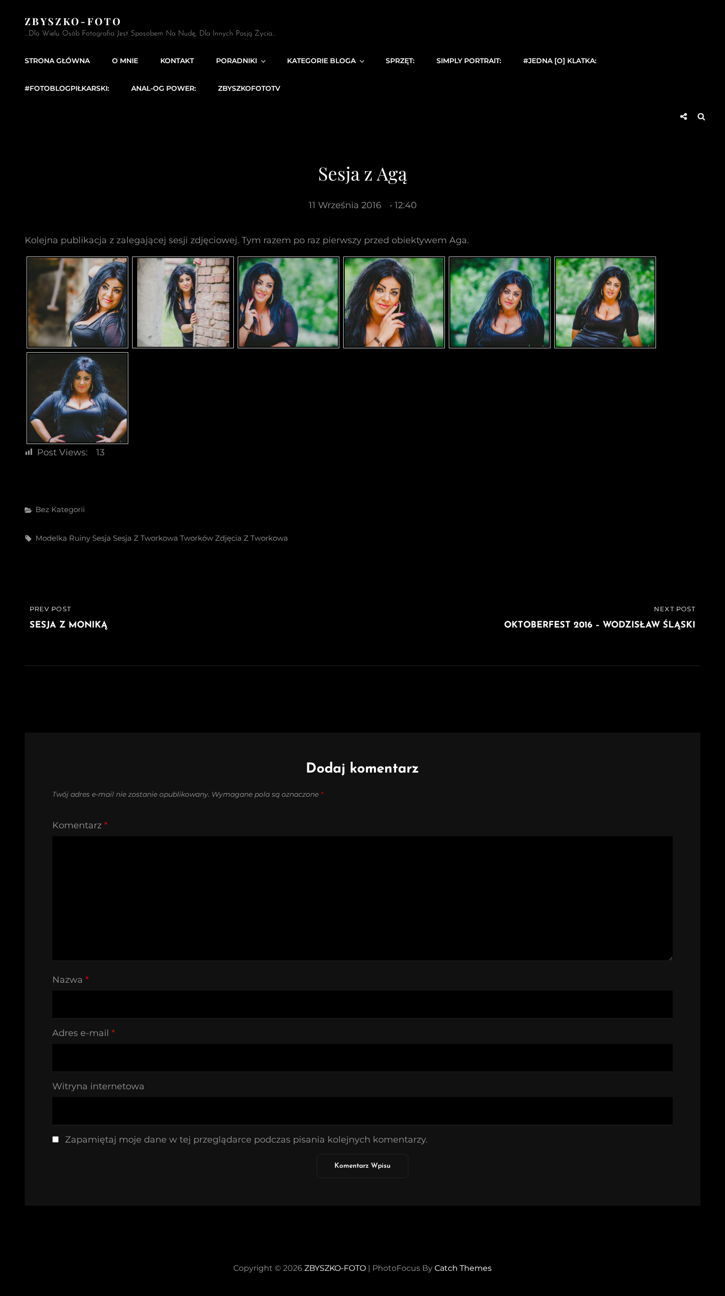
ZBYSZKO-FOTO (73, 21)
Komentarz (80, 825)
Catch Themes (463, 1268)
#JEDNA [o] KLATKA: (559, 60)
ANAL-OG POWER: (163, 88)
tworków (196, 538)
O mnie (125, 60)
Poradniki (236, 60)
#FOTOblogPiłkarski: (67, 88)
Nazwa (70, 979)
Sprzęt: (400, 60)
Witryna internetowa (98, 1086)
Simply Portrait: (468, 60)
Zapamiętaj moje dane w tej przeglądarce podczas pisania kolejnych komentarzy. (246, 1139)
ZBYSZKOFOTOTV (249, 88)
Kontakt (177, 60)
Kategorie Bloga (321, 60)
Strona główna (57, 60)
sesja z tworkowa (145, 538)
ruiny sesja (90, 538)
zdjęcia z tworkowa (251, 538)
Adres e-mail (83, 1033)
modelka (51, 538)
